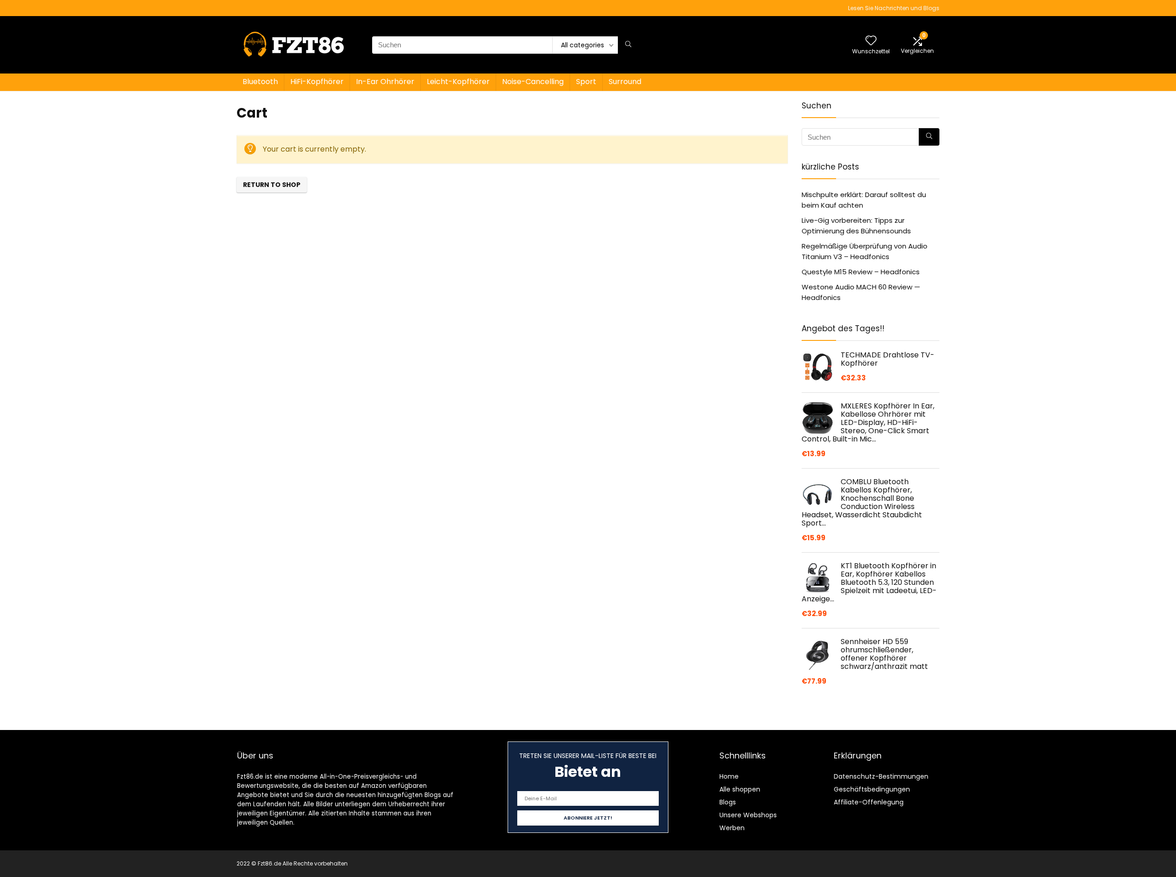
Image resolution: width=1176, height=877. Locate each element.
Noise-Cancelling (533, 81)
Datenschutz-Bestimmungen (881, 776)
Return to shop (271, 184)
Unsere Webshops (748, 815)
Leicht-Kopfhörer (458, 81)
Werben (732, 827)
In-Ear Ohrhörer (385, 81)
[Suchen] (628, 45)
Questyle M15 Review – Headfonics (861, 272)
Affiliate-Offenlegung (869, 802)
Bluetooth (260, 81)
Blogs (727, 802)
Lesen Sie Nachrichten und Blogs (893, 8)
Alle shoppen (739, 789)
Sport (586, 81)
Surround (625, 81)
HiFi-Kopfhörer (317, 81)
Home (729, 776)
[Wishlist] (870, 41)
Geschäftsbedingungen (872, 789)
